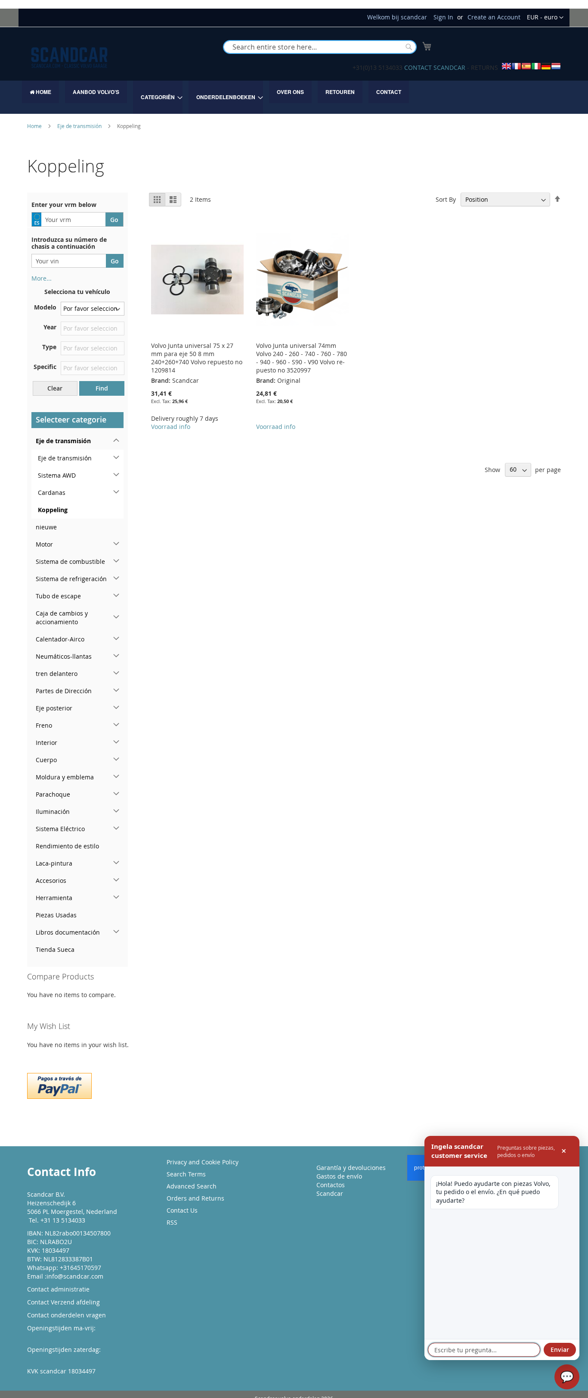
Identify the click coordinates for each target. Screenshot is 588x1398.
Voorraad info (170, 426)
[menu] (294, 97)
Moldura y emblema (65, 777)
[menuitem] (40, 92)
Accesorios (51, 880)
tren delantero (56, 673)
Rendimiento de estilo (67, 846)
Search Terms (186, 1174)
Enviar (560, 1349)
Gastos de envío (339, 1176)
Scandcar (329, 1193)
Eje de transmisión (80, 125)
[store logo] (69, 58)
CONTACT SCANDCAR (434, 67)
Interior (46, 742)
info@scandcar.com (74, 1276)
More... (41, 278)
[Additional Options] (59, 1085)
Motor (44, 544)
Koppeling (53, 510)
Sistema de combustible (70, 561)
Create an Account (493, 17)
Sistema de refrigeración (71, 579)
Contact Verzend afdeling (63, 1302)
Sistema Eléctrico (60, 829)
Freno (44, 725)
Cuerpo (46, 760)
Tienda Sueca (55, 949)
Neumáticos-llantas (64, 656)
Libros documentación (68, 932)
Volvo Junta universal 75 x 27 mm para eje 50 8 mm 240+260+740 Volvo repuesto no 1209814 (196, 357)
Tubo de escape (58, 596)
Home (35, 125)
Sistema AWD (57, 475)
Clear (54, 388)
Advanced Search (192, 1186)
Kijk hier (39, 1336)
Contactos (330, 1185)
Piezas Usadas (56, 915)
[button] (545, 17)
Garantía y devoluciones (351, 1167)
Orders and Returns (195, 1198)
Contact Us (182, 1210)
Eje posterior (54, 708)
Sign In (443, 17)
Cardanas (51, 492)
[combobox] (320, 47)
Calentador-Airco (60, 639)
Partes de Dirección (64, 691)
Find (102, 388)
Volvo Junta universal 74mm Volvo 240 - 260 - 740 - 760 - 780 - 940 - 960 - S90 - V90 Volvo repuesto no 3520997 (301, 357)
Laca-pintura (54, 863)
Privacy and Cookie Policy (202, 1162)
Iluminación (53, 811)
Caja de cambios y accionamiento (62, 617)
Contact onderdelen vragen (66, 1315)
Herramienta (54, 898)
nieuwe (46, 527)
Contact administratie (58, 1289)
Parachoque (53, 794)
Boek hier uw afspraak (59, 1358)
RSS (172, 1222)
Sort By (446, 199)
